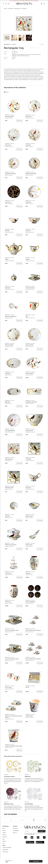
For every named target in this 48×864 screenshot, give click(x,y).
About (3, 828)
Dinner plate (28, 116)
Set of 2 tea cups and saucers (12, 630)
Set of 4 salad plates (30, 601)
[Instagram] (38, 837)
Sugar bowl (7, 287)
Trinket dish (28, 459)
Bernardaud (17, 8)
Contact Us (4, 836)
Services (4, 830)
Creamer (28, 259)
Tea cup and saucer (30, 287)
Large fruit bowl (29, 430)
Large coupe (8, 202)
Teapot (6, 259)
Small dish (7, 516)
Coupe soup (28, 202)
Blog (3, 839)
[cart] (41, 3)
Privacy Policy (5, 851)
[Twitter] (44, 837)
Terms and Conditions (6, 847)
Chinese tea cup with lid (10, 544)
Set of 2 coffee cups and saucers (33, 630)
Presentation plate (9, 116)
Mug (27, 316)
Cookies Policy (5, 849)
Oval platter (8, 373)
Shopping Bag (16, 830)
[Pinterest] (32, 837)
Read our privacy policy (31, 834)
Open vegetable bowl (10, 430)
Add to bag (35, 861)
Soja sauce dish (29, 516)
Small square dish (9, 487)
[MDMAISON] (24, 4)
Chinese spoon (29, 544)
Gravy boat (28, 487)
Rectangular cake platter (31, 402)
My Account (15, 828)
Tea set (27, 687)
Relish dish (7, 402)
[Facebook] (25, 837)
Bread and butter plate (10, 173)
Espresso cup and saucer (11, 316)
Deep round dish (29, 345)
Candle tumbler (29, 716)
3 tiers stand (8, 573)
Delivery (4, 832)
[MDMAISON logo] (35, 827)
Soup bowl (28, 230)
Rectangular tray (9, 459)
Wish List (15, 832)
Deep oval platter (30, 373)
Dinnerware (10, 8)
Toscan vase (8, 601)
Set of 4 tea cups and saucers (12, 658)
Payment (4, 834)
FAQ (3, 843)
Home (5, 8)
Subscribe (41, 831)
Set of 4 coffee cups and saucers (33, 658)
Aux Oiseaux (24, 8)
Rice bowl (7, 230)
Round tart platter (9, 345)
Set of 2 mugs (8, 687)
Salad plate (28, 145)
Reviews (4, 841)
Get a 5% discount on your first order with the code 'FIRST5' (24, 0)
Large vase (28, 573)
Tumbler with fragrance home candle (13, 746)
